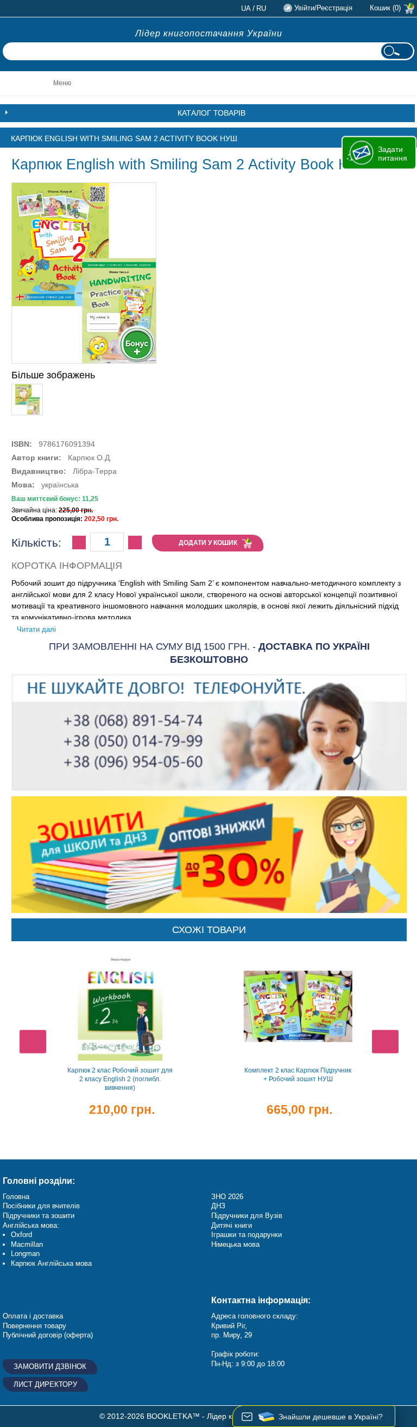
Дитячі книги (231, 1225)
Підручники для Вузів (246, 1216)
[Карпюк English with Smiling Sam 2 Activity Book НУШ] (27, 388)
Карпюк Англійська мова (51, 1263)
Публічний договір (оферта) (48, 1335)
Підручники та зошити (38, 1216)
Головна (16, 1197)
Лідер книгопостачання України (208, 33)
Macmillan (27, 1244)
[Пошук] (397, 51)
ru (261, 8)
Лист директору (45, 1384)
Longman (25, 1254)
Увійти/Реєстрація (323, 8)
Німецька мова (235, 1244)
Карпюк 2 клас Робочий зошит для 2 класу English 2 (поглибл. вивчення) (120, 1079)
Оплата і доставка (33, 1316)
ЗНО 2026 (227, 1197)
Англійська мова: (31, 1225)
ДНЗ (218, 1206)
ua (246, 8)
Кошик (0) (385, 8)
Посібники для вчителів (41, 1206)
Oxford (21, 1235)
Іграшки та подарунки (246, 1235)
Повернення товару (34, 1326)
